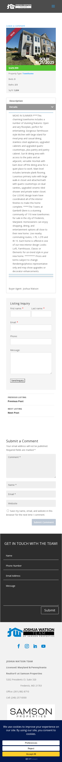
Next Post (15, 411)
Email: (14, 322)
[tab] (31, 101)
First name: (16, 308)
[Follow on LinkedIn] (35, 646)
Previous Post (17, 399)
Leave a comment (15, 25)
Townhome (28, 73)
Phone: (13, 336)
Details (13, 106)
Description (16, 100)
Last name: (38, 308)
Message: (15, 350)
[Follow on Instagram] (27, 646)
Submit (49, 610)
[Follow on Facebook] (18, 646)
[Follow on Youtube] (43, 646)
